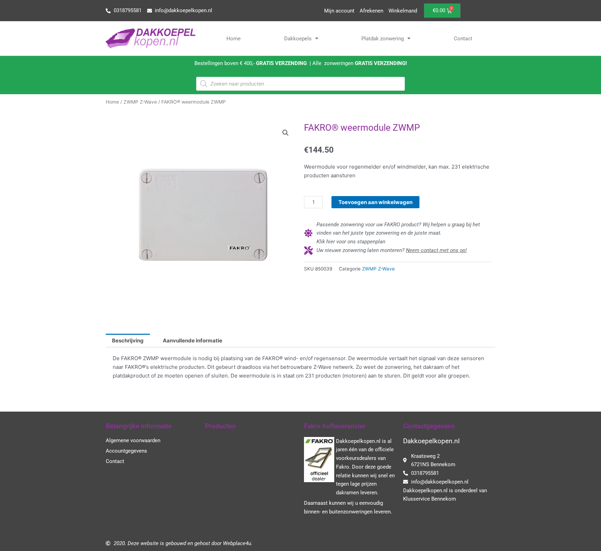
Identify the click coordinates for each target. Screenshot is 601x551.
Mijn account (339, 11)
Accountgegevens (126, 451)
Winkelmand (402, 11)
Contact (463, 38)
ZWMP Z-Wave (140, 102)
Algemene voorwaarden (133, 440)
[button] (285, 133)
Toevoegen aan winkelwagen (375, 202)
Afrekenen (371, 11)
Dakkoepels (298, 38)
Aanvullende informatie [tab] (192, 340)
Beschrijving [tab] (128, 340)
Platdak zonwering (382, 38)
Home (233, 38)
